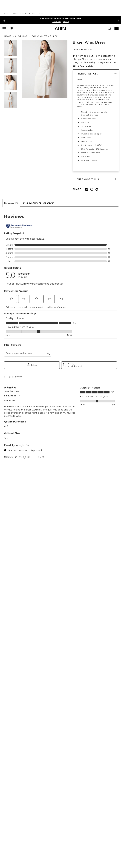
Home (7, 36)
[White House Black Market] (60, 28)
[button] (116, 28)
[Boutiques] (11, 28)
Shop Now (56, 21)
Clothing (21, 36)
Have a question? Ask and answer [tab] (38, 203)
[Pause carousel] (118, 20)
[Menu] (4, 28)
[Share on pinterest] (96, 189)
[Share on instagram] (91, 189)
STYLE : (80, 79)
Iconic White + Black (44, 36)
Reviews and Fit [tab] (11, 203)
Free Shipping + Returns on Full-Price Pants (60, 18)
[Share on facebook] (86, 189)
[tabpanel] (60, 336)
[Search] (109, 28)
